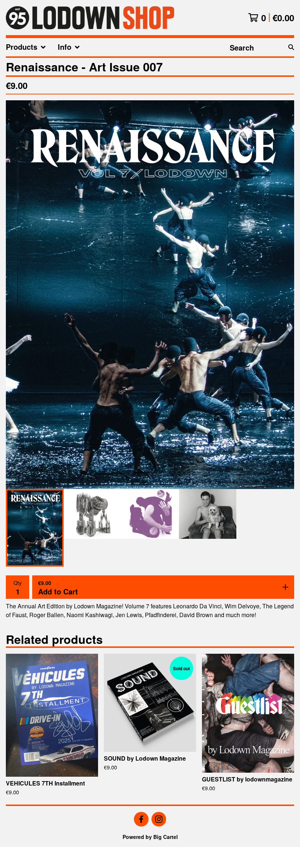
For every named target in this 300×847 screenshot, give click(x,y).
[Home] (90, 17)
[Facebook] (141, 819)
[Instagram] (158, 819)
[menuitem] (26, 47)
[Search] (291, 47)
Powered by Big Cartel (150, 836)
